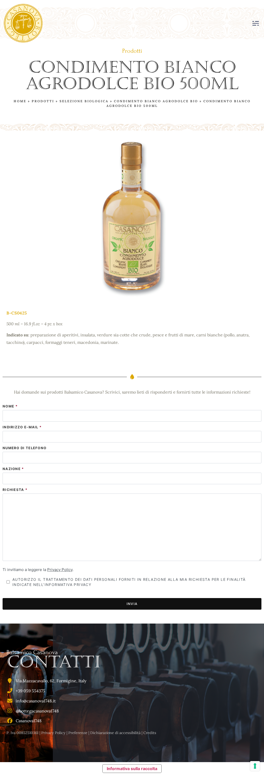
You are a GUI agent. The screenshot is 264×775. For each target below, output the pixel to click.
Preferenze (77, 732)
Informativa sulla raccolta (132, 768)
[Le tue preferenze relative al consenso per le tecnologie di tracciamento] (255, 766)
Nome (10, 406)
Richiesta (15, 489)
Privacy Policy (59, 569)
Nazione (13, 469)
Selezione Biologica (84, 101)
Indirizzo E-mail (22, 427)
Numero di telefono (24, 448)
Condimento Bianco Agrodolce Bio (156, 101)
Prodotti (43, 101)
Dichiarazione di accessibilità (115, 732)
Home (20, 101)
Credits (149, 732)
